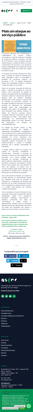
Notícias (12, 23)
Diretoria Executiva (7, 311)
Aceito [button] (22, 408)
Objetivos (4, 323)
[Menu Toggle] (17, 11)
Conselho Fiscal (6, 313)
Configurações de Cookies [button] (10, 408)
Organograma (5, 326)
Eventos (3, 353)
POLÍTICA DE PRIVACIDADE (19, 405)
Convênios (4, 348)
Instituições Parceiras (8, 350)
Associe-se (4, 340)
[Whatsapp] (14, 296)
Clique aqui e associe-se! (16, 231)
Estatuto (4, 318)
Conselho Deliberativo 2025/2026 (12, 316)
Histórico (4, 321)
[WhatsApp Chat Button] (28, 406)
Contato (4, 355)
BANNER (5, 23)
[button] (10, 256)
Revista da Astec (6, 345)
